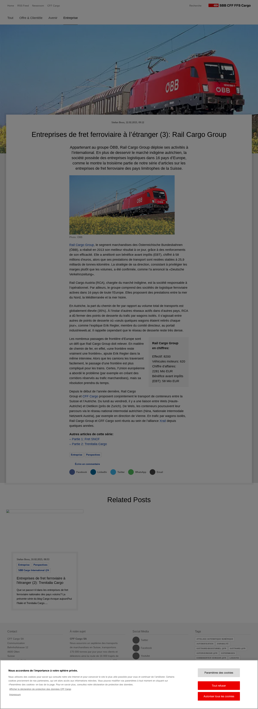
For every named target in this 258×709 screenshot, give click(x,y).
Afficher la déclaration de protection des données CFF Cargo (40, 689)
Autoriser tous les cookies (219, 696)
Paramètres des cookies (218, 672)
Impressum (15, 694)
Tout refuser (219, 685)
